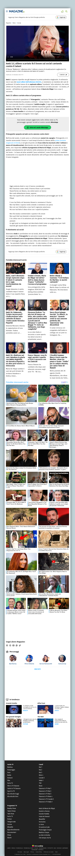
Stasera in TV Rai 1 (45, 788)
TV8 (40, 783)
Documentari (11, 832)
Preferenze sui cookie (49, 851)
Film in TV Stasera (13, 786)
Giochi (9, 838)
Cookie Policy (39, 851)
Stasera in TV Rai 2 (45, 791)
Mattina (10, 767)
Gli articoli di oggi (13, 794)
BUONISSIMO (35, 849)
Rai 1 (40, 767)
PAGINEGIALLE (19, 848)
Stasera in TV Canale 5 (46, 799)
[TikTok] (20, 645)
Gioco (57, 710)
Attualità (10, 827)
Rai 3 (40, 772)
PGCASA (36, 848)
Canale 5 (42, 778)
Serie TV (10, 783)
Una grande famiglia (13, 717)
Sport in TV (11, 791)
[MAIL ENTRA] (62, 11)
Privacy (32, 851)
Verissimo (42, 822)
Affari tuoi (41, 703)
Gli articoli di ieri (12, 796)
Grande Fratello (11, 703)
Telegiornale (11, 822)
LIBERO (9, 848)
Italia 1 (41, 780)
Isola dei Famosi (44, 816)
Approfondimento (13, 830)
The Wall (41, 717)
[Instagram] (10, 645)
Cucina (9, 824)
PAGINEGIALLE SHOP (29, 848)
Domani (10, 778)
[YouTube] (13, 645)
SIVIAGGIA (59, 848)
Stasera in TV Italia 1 (45, 802)
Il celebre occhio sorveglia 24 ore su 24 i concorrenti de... (30, 707)
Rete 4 (41, 775)
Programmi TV (12, 806)
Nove (40, 786)
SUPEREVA (40, 849)
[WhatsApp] (17, 645)
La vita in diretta (44, 835)
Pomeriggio (11, 770)
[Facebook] (7, 645)
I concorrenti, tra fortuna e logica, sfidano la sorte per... (62, 707)
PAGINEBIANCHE (43, 848)
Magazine (8, 23)
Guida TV (10, 764)
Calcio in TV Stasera (13, 788)
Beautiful (42, 819)
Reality (25, 710)
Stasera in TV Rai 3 (45, 794)
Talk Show (10, 814)
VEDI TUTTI (37, 669)
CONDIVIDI (62, 74)
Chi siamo (20, 851)
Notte (9, 775)
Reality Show (11, 808)
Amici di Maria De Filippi (47, 808)
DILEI (55, 848)
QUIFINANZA (65, 848)
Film (8, 780)
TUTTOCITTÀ (50, 848)
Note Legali (26, 851)
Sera (8, 772)
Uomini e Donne (44, 811)
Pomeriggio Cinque (45, 830)
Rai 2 (40, 770)
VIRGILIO (13, 848)
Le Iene (41, 824)
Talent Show (11, 811)
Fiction (25, 724)
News (14, 23)
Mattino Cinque (44, 832)
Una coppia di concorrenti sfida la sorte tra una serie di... (61, 720)
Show (56, 724)
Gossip (19, 23)
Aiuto (56, 851)
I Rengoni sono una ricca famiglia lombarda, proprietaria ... (30, 720)
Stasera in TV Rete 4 (45, 796)
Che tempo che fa (45, 838)
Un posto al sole (44, 827)
